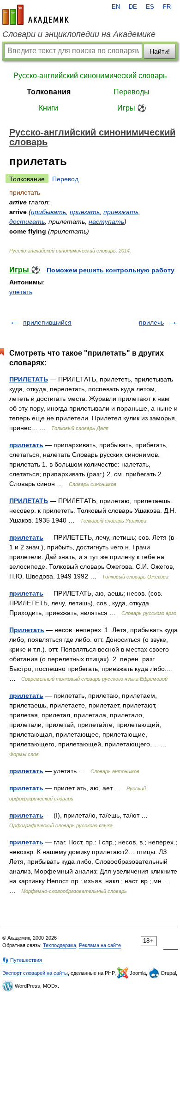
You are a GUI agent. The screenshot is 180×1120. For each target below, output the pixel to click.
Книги (48, 108)
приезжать (120, 211)
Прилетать (26, 630)
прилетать (26, 445)
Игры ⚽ (131, 108)
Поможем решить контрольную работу (110, 270)
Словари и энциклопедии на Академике (79, 34)
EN (116, 7)
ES (150, 7)
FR (167, 7)
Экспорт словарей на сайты (35, 973)
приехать (85, 211)
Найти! (160, 51)
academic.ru (35, 15)
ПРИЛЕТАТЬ (28, 379)
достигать (27, 221)
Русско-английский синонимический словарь (90, 76)
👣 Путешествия (22, 960)
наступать (106, 221)
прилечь (151, 322)
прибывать (48, 211)
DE (133, 7)
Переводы (132, 92)
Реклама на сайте (100, 945)
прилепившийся (47, 322)
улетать (20, 291)
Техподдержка (59, 945)
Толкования (49, 92)
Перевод (65, 179)
